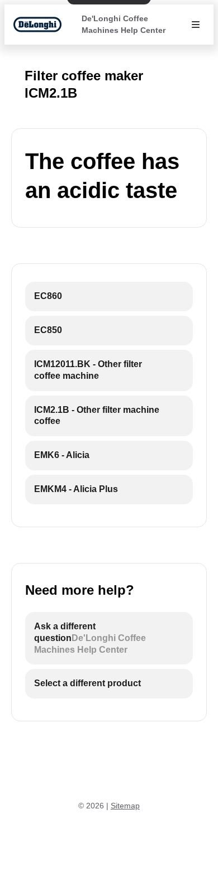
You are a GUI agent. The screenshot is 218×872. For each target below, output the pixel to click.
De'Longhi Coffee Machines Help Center (123, 24)
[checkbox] (109, 296)
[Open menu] (195, 24)
